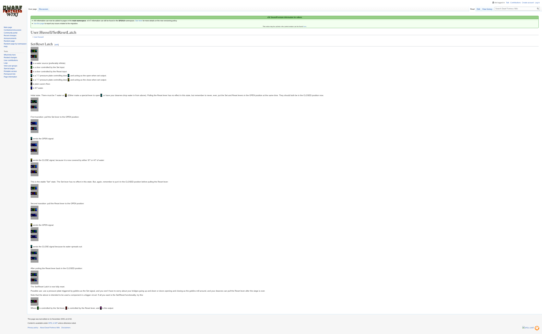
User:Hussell (39, 37)
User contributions (11, 60)
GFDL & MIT (53, 323)
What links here (10, 55)
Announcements (10, 38)
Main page (8, 27)
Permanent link (9, 74)
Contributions (515, 3)
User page (32, 9)
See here (138, 21)
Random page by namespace (15, 44)
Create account (528, 3)
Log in (537, 3)
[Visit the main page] (12, 11)
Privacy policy (33, 328)
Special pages (9, 69)
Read (472, 9)
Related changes (10, 58)
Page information (10, 77)
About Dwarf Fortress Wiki (50, 328)
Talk (507, 3)
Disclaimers (65, 328)
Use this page (39, 23)
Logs (6, 63)
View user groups (10, 66)
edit (56, 45)
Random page (9, 41)
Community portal (10, 33)
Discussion (43, 9)
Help (5, 47)
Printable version (10, 71)
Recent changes (10, 36)
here (304, 26)
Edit (478, 9)
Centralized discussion (12, 30)
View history (487, 9)
